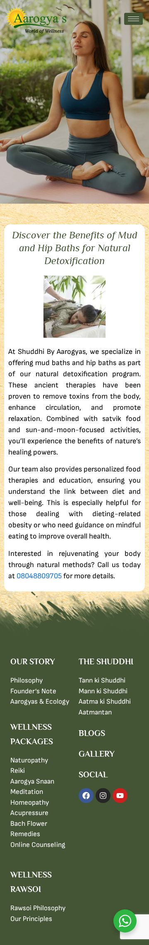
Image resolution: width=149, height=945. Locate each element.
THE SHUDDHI (106, 661)
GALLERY (97, 753)
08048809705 (39, 576)
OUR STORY (32, 661)
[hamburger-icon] (133, 19)
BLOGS (92, 733)
